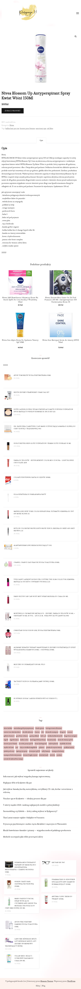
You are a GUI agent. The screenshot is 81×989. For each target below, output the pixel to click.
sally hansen (46, 751)
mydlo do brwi (9, 747)
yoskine (59, 755)
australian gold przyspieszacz (24, 728)
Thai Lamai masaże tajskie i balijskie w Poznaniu (23, 817)
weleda (52, 755)
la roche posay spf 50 (26, 744)
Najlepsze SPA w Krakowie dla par (17, 783)
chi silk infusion (27, 732)
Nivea (12, 125)
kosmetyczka (51, 740)
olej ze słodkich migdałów (28, 747)
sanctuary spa (41, 128)
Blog (43, 986)
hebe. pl (43, 736)
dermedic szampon (52, 732)
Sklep (38, 986)
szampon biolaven (58, 751)
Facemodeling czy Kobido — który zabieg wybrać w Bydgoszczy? (30, 811)
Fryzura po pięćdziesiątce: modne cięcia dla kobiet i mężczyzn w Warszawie (35, 824)
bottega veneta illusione (54, 728)
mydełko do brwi (65, 744)
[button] (76, 36)
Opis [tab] (41, 140)
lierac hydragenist (41, 744)
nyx (17, 747)
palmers (41, 747)
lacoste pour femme (27, 128)
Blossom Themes (46, 981)
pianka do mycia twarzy (54, 747)
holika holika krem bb (55, 736)
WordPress (71, 981)
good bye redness (22, 736)
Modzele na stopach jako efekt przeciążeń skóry (23, 837)
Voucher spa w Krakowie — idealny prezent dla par (24, 798)
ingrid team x (14, 740)
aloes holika (8, 728)
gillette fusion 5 (9, 736)
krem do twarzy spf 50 (65, 740)
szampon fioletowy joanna (12, 755)
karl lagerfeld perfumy (38, 740)
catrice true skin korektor (12, 732)
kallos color (24, 740)
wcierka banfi (43, 755)
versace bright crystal (30, 755)
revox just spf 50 (34, 751)
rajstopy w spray (21, 751)
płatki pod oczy (9, 751)
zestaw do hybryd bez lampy (13, 759)
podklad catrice (69, 747)
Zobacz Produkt (12, 111)
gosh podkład (34, 736)
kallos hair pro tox (12, 128)
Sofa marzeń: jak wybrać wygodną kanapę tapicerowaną (26, 776)
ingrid (6, 740)
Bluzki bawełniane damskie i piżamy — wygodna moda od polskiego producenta (37, 830)
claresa (37, 732)
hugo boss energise (70, 736)
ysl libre (50, 128)
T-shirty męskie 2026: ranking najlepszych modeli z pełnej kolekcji (31, 805)
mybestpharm (53, 744)
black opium (40, 728)
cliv (42, 732)
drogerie (63, 732)
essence (70, 732)
